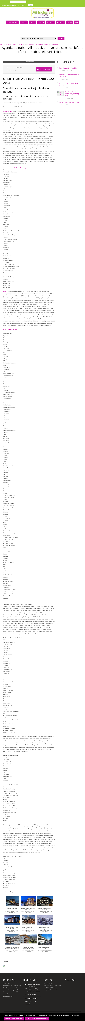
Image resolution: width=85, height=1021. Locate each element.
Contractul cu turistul (31, 998)
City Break (60, 22)
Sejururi (41, 22)
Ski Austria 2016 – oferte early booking (47, 44)
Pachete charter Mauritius (68, 68)
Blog (76, 22)
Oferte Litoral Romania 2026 (69, 102)
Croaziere (50, 22)
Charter (24, 22)
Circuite (32, 22)
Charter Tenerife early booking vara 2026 (69, 76)
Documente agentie (30, 994)
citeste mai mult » (8, 996)
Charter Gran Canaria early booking (68, 84)
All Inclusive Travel (5, 44)
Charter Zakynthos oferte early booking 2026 (72, 94)
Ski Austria (21, 44)
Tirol (4, 291)
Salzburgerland (30, 44)
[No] (82, 1017)
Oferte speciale (12, 22)
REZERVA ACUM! (43, 69)
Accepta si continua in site (13, 1018)
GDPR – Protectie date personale (37, 1018)
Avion (69, 22)
